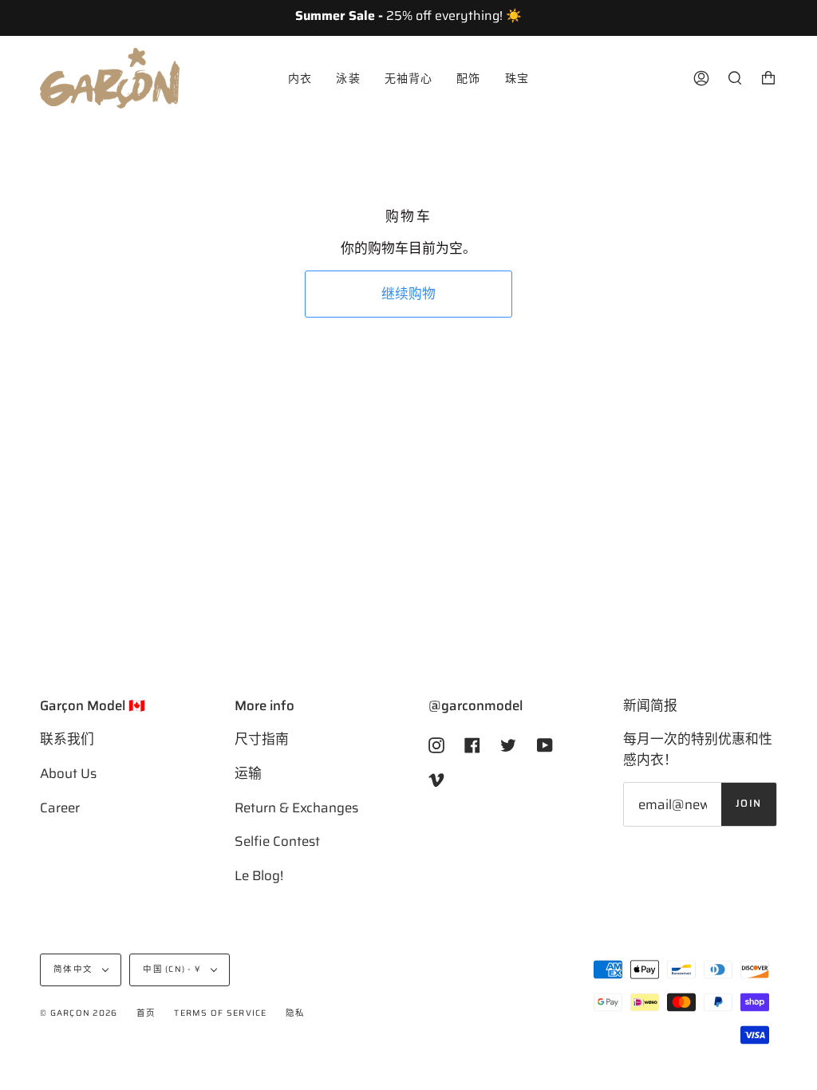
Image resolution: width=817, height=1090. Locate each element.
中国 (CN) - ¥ (173, 969)
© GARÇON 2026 (78, 1013)
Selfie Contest (277, 841)
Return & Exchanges (296, 807)
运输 (248, 773)
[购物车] (768, 78)
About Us (68, 773)
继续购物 (408, 293)
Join (749, 804)
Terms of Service (220, 1013)
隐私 (296, 1013)
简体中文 (74, 969)
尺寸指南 (262, 739)
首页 (146, 1013)
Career (60, 807)
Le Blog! (259, 875)
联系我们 (67, 739)
